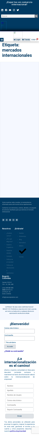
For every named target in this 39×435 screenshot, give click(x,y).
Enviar (19, 416)
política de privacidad (18, 431)
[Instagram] (14, 10)
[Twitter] (18, 10)
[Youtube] (10, 10)
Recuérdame (11, 342)
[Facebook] (6, 10)
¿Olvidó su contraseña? (14, 351)
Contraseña (8, 335)
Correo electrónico (11, 328)
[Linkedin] (2, 10)
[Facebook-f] (7, 220)
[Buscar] (36, 16)
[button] (3, 25)
